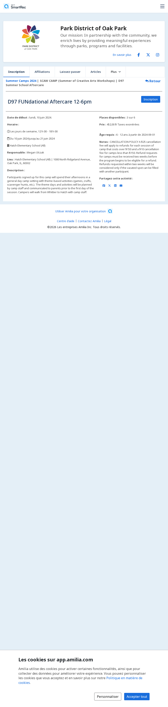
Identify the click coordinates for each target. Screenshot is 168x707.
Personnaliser (108, 696)
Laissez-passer (70, 72)
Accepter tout (137, 696)
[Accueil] (14, 6)
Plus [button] (114, 72)
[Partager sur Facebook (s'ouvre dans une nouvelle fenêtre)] (104, 185)
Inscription (16, 72)
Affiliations (42, 72)
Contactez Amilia (89, 221)
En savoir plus (122, 55)
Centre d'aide (65, 221)
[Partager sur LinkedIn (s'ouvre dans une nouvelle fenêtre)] (115, 185)
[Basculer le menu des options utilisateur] (162, 6)
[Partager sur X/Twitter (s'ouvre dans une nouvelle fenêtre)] (109, 185)
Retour (155, 81)
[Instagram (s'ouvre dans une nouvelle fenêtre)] (157, 54)
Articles (96, 72)
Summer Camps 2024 (21, 81)
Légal (107, 221)
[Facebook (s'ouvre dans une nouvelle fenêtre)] (139, 54)
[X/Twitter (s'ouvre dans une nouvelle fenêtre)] (148, 54)
